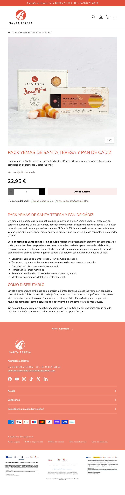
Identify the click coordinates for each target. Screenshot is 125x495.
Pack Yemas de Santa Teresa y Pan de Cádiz (33, 32)
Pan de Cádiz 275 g (42, 201)
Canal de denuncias (100, 442)
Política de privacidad (34, 442)
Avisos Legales (14, 442)
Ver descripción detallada (21, 172)
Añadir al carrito (82, 191)
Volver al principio (61, 328)
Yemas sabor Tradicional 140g (71, 201)
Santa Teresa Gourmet (24, 437)
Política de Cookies (56, 442)
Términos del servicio (77, 442)
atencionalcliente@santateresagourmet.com (31, 370)
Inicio (10, 32)
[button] (108, 17)
